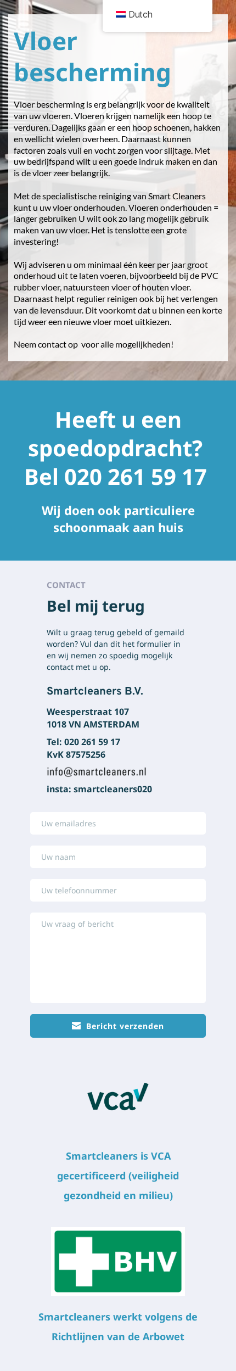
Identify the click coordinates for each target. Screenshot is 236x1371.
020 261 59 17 (138, 476)
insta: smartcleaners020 (99, 789)
